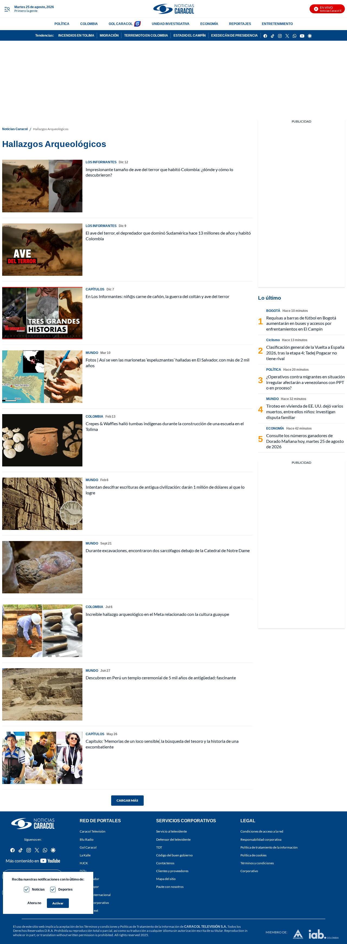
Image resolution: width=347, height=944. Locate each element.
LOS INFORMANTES (101, 162)
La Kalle (85, 855)
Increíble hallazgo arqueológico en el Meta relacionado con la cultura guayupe (157, 614)
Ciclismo (273, 340)
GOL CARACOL (121, 24)
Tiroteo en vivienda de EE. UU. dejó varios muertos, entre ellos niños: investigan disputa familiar (304, 411)
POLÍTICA (61, 24)
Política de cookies (253, 855)
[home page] (173, 8)
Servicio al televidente (171, 832)
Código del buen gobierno (174, 855)
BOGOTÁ (273, 311)
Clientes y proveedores (172, 871)
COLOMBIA (89, 24)
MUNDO (92, 353)
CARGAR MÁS (127, 800)
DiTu (83, 871)
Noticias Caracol (15, 129)
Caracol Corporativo (94, 903)
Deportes (65, 889)
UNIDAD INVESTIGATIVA (170, 24)
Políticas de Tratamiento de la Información (149, 926)
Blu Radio (87, 839)
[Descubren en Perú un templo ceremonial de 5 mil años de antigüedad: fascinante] (42, 694)
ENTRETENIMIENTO (277, 24)
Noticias (38, 889)
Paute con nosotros (170, 887)
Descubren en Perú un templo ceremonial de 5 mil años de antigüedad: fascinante (161, 677)
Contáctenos (165, 863)
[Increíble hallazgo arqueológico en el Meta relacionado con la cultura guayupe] (42, 630)
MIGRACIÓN (109, 35)
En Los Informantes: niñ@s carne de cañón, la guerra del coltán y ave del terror (157, 296)
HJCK (84, 863)
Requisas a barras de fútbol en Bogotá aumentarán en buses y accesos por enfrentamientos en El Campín (301, 323)
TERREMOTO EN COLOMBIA (146, 35)
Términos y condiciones (257, 863)
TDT (159, 847)
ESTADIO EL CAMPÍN (190, 35)
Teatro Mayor (89, 887)
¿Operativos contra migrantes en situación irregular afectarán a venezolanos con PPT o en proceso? (305, 382)
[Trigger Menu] (7, 9)
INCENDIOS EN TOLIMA (76, 35)
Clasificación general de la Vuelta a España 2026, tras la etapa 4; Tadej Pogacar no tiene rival (305, 352)
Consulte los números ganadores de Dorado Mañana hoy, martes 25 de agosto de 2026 (305, 441)
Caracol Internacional (95, 895)
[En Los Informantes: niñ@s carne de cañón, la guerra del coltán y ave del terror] (42, 313)
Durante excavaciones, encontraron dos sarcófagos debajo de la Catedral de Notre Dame (168, 550)
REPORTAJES (240, 24)
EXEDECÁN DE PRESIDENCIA (234, 35)
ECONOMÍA (209, 24)
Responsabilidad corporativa (260, 839)
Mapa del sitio (166, 879)
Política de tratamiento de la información (269, 847)
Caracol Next (89, 910)
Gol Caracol (88, 847)
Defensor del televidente (173, 839)
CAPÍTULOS (95, 289)
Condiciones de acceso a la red (261, 832)
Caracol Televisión (92, 832)
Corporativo (249, 871)
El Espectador (89, 879)
